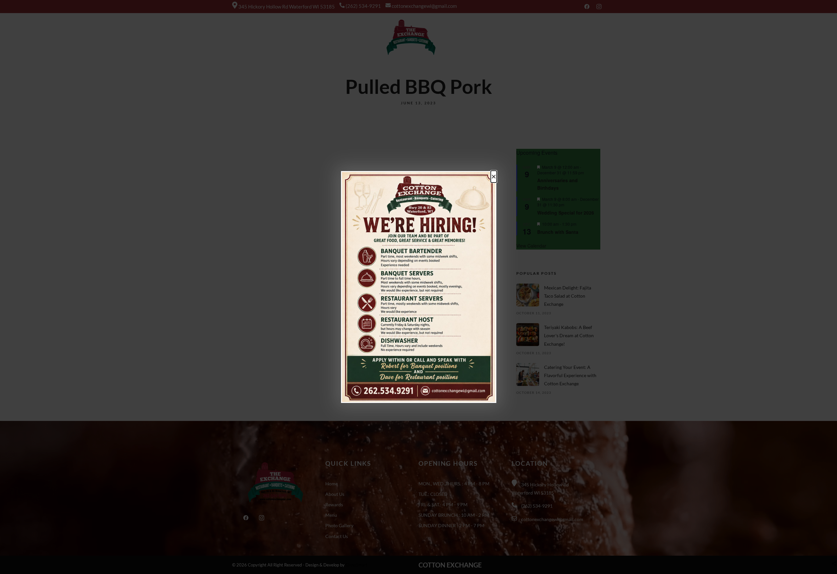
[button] (493, 176)
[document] (418, 287)
